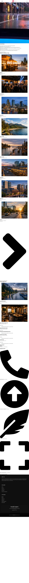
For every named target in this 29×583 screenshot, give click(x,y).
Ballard (1, 72)
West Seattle (2, 136)
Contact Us (3, 489)
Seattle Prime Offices (3, 334)
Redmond (1, 198)
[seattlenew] (14, 1)
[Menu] (2, 1)
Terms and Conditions (4, 491)
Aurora (1, 219)
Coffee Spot (2, 339)
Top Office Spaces (3, 301)
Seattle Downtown (4, 501)
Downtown (1, 115)
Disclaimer (3, 490)
